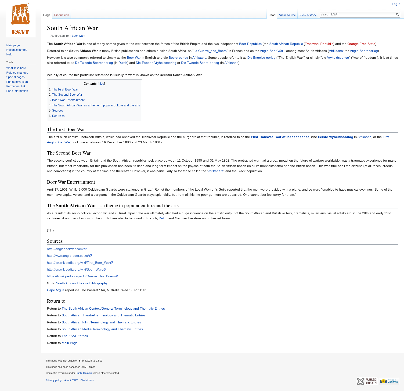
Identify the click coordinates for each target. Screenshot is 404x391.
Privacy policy (54, 380)
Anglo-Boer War (271, 51)
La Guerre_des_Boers (210, 51)
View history (307, 15)
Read (271, 15)
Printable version (17, 81)
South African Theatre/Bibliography (82, 283)
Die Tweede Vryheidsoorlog (156, 63)
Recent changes (16, 49)
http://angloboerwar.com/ (65, 249)
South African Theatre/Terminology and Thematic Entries (103, 315)
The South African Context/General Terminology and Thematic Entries (113, 308)
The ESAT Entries (75, 336)
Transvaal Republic (319, 44)
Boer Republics (250, 44)
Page (46, 15)
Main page (13, 45)
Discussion (61, 15)
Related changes (17, 72)
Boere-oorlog (178, 57)
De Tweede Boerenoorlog (94, 63)
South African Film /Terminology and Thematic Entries (101, 322)
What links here (16, 68)
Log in (396, 4)
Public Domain (84, 373)
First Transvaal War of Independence (280, 137)
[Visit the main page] (20, 18)
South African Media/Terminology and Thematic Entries (102, 329)
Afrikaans (336, 51)
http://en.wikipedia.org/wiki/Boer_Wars (75, 269)
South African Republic (286, 44)
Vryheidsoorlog (338, 57)
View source (287, 15)
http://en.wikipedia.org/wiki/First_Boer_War (78, 262)
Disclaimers (87, 380)
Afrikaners (215, 171)
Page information (17, 91)
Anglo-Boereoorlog (364, 51)
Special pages (15, 77)
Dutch (123, 63)
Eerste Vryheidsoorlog (335, 137)
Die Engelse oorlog (261, 57)
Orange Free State (361, 44)
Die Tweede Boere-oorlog (200, 63)
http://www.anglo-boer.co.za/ (68, 255)
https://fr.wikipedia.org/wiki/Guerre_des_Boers (81, 276)
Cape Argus (55, 290)
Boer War (78, 35)
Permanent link (15, 86)
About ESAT (71, 380)
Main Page (70, 343)
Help (9, 54)
